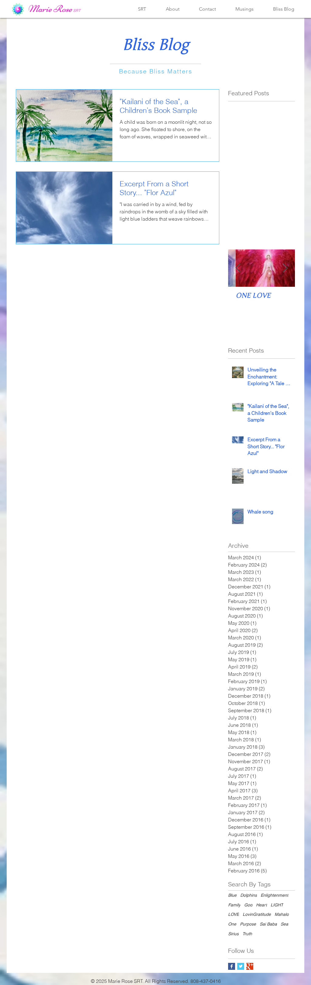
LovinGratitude (257, 914)
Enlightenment (274, 895)
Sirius (233, 933)
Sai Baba (268, 924)
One (232, 924)
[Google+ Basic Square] (249, 966)
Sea (284, 924)
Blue (232, 895)
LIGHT (277, 904)
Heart (261, 904)
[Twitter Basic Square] (240, 966)
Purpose (248, 924)
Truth (247, 933)
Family (234, 904)
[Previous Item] (238, 268)
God (248, 904)
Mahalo (282, 914)
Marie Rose (50, 9)
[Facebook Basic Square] (231, 966)
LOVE (233, 914)
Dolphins (248, 895)
